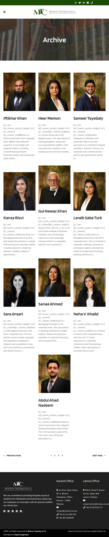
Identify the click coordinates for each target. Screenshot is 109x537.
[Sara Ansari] (19, 287)
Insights (94, 531)
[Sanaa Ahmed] (54, 277)
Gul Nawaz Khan (52, 211)
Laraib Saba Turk (88, 217)
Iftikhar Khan (15, 118)
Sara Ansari (13, 313)
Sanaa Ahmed (50, 303)
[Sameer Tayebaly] (90, 92)
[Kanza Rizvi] (19, 191)
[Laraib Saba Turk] (90, 191)
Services (86, 531)
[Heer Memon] (54, 92)
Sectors (79, 531)
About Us (71, 531)
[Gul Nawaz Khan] (54, 184)
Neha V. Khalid (86, 313)
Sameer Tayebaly (88, 118)
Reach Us (102, 531)
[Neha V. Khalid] (90, 287)
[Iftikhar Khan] (19, 92)
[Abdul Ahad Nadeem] (54, 374)
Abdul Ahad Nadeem (48, 402)
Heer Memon (49, 118)
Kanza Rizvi (13, 217)
